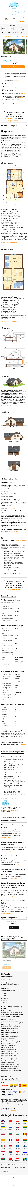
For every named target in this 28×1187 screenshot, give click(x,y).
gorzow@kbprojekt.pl (14, 1026)
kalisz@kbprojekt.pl (10, 1030)
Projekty (19, 36)
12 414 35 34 (4, 995)
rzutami (11, 28)
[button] (16, 104)
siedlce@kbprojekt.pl (10, 1055)
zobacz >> (17, 83)
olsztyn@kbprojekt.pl (11, 1043)
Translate (13, 1110)
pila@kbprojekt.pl (8, 1047)
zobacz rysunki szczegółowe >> (9, 242)
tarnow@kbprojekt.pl (10, 1060)
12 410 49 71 (4, 997)
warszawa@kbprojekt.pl (13, 1066)
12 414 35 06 (4, 993)
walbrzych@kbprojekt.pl (13, 1064)
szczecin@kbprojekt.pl (12, 1059)
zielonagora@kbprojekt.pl (14, 1070)
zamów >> (16, 80)
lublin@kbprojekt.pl (10, 1038)
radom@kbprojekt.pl (10, 1051)
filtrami (3, 28)
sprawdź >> (11, 78)
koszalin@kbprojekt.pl (12, 1036)
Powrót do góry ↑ (5, 1171)
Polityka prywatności (6, 1167)
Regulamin (15, 1167)
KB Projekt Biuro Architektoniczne (8, 36)
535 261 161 (4, 1000)
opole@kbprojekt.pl (10, 1045)
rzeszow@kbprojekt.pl (12, 1053)
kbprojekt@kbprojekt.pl (11, 810)
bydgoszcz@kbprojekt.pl (13, 1021)
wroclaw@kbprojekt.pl (12, 1068)
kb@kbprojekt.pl (14, 121)
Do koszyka (6, 967)
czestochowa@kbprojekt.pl (16, 1023)
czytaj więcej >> (8, 527)
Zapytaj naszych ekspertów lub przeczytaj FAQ (14, 817)
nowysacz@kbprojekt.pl (13, 1042)
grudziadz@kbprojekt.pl (13, 1028)
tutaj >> (18, 864)
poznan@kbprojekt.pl (10, 1049)
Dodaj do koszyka (13, 67)
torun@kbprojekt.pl (9, 1062)
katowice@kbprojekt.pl (12, 1032)
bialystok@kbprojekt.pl (12, 1019)
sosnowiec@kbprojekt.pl (13, 1057)
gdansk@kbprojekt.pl (10, 1025)
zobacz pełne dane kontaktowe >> (10, 984)
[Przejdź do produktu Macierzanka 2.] (14, 949)
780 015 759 (4, 1002)
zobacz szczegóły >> (14, 531)
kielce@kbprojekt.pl (10, 1034)
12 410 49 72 (4, 999)
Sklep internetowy (12, 1177)
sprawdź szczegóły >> (21, 540)
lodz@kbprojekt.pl (8, 1040)
